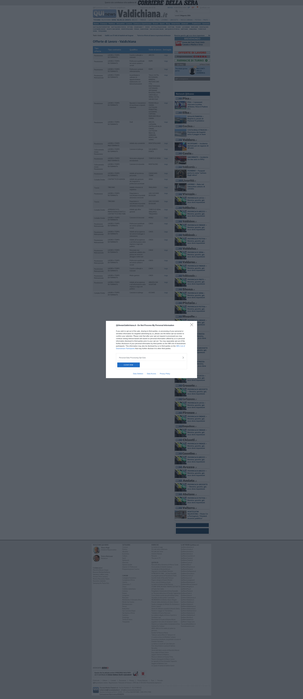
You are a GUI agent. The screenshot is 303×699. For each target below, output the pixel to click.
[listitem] (151, 357)
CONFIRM (128, 365)
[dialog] (151, 349)
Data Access (151, 374)
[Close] (192, 325)
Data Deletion (138, 374)
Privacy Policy (165, 374)
